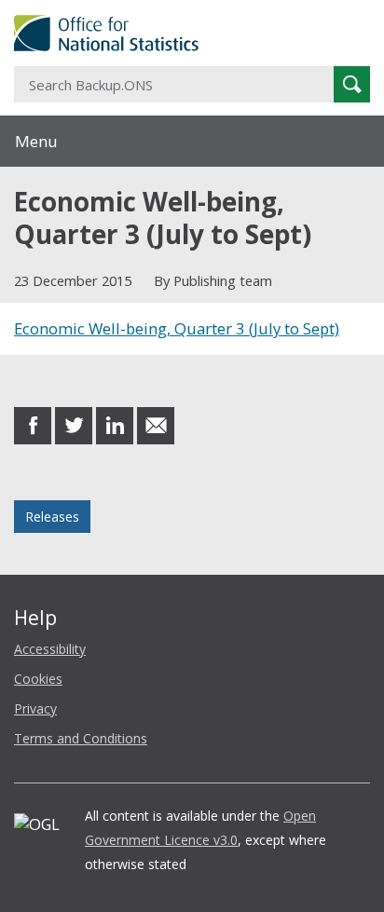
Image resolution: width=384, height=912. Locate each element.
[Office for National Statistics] (192, 33)
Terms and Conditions (80, 738)
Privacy (35, 708)
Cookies (38, 678)
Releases (52, 516)
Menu (36, 141)
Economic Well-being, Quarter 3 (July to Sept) (176, 328)
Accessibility (50, 649)
